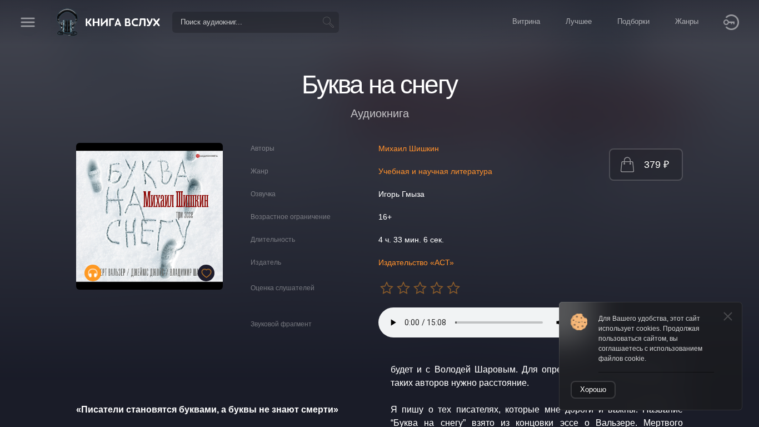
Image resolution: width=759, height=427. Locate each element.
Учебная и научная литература (435, 171)
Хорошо (593, 389)
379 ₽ (656, 164)
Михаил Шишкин (408, 148)
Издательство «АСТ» (416, 262)
